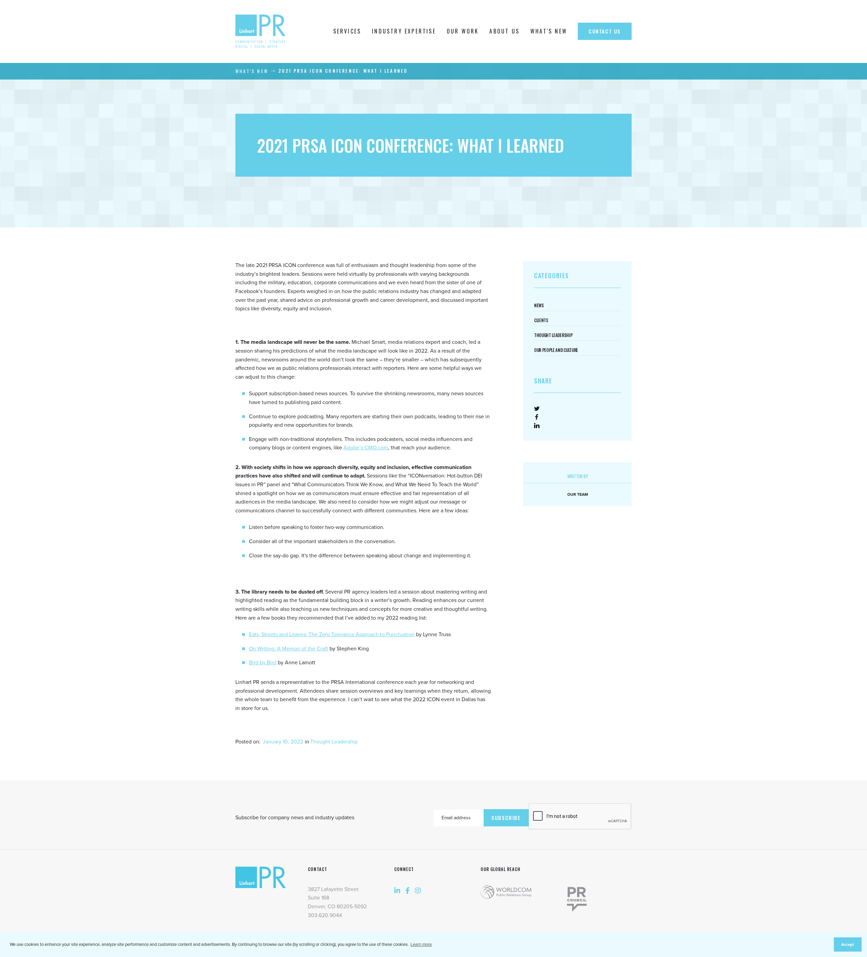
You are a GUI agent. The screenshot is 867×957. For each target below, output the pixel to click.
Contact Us (605, 31)
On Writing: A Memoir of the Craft (288, 648)
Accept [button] (847, 944)
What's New (251, 71)
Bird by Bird (262, 662)
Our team (577, 494)
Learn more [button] (421, 944)
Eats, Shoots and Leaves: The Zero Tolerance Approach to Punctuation (332, 634)
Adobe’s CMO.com (365, 447)
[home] (262, 31)
